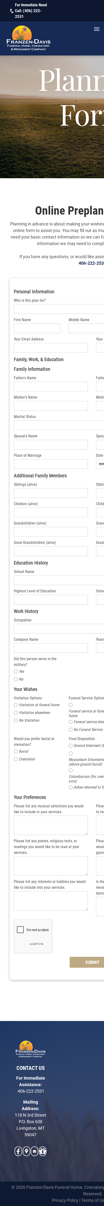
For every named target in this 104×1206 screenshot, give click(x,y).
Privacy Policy (65, 1200)
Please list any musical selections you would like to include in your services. (48, 809)
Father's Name (25, 378)
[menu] (97, 29)
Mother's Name (25, 397)
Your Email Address (29, 339)
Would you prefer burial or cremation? (34, 741)
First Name (22, 319)
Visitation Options (28, 698)
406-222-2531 (31, 1091)
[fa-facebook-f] (18, 1153)
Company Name (26, 639)
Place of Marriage (28, 455)
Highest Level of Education (35, 591)
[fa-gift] (42, 1154)
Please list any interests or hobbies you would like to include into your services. (50, 884)
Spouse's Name (25, 436)
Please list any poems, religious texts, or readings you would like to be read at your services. (46, 847)
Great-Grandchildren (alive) (35, 542)
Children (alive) (26, 504)
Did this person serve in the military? (35, 662)
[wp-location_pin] (26, 1154)
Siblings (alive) (25, 484)
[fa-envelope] (34, 1152)
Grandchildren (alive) (30, 523)
